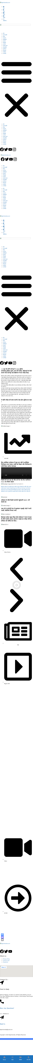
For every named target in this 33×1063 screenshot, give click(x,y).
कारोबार (4, 52)
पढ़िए (4, 14)
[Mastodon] (16, 937)
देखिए (4, 17)
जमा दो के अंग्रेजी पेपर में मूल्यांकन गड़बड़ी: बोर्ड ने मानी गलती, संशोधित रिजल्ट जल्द (16, 509)
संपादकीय (5, 47)
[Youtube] (11, 159)
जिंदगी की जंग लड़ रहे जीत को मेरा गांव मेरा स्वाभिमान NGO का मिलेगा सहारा (16, 481)
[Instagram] (15, 159)
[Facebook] (16, 935)
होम (3, 8)
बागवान (4, 41)
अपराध (4, 44)
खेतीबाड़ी (4, 39)
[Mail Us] (2, 1017)
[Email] (16, 940)
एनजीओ (4, 53)
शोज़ (4, 11)
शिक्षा (4, 36)
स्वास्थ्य (4, 38)
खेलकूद (4, 42)
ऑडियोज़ (5, 20)
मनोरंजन (4, 48)
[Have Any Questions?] (2, 1001)
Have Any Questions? (7, 1008)
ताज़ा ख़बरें (5, 35)
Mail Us (2, 1024)
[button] (16, 88)
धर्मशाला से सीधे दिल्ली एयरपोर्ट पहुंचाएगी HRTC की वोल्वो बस (15, 501)
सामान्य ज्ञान (5, 45)
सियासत (4, 50)
